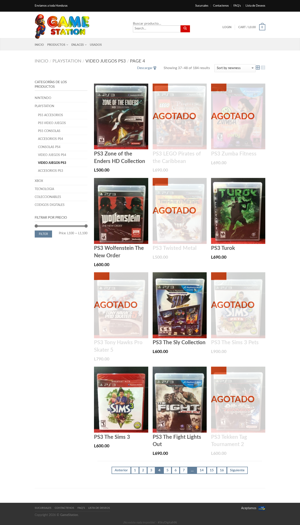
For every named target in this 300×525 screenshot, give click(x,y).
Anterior (121, 470)
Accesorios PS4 (50, 139)
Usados (96, 45)
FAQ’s (237, 5)
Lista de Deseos (255, 5)
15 (212, 470)
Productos (56, 45)
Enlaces (77, 45)
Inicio (39, 45)
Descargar (145, 68)
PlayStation (66, 61)
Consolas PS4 (49, 147)
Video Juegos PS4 (52, 155)
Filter (43, 234)
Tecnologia (44, 189)
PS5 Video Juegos (52, 123)
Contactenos (221, 5)
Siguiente (237, 470)
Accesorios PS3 (50, 170)
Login (226, 27)
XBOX (39, 181)
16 (222, 470)
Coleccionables (48, 197)
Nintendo (43, 98)
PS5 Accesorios (50, 115)
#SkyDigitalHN (167, 522)
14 (202, 470)
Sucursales (201, 5)
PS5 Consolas (49, 131)
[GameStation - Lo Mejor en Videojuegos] (62, 25)
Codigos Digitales (50, 205)
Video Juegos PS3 (52, 163)
